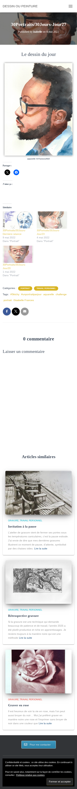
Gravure (13, 520)
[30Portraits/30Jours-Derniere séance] (18, 220)
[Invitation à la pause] (38, 492)
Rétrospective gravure (23, 616)
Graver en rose (18, 705)
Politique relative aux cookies (30, 775)
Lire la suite (40, 548)
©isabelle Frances (23, 300)
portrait (8, 300)
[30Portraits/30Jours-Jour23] (52, 220)
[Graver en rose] (38, 671)
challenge (61, 294)
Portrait (25, 288)
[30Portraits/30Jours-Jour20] (18, 254)
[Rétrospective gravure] (38, 581)
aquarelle (48, 294)
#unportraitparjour (31, 294)
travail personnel (46, 288)
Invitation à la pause (22, 526)
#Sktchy (14, 294)
